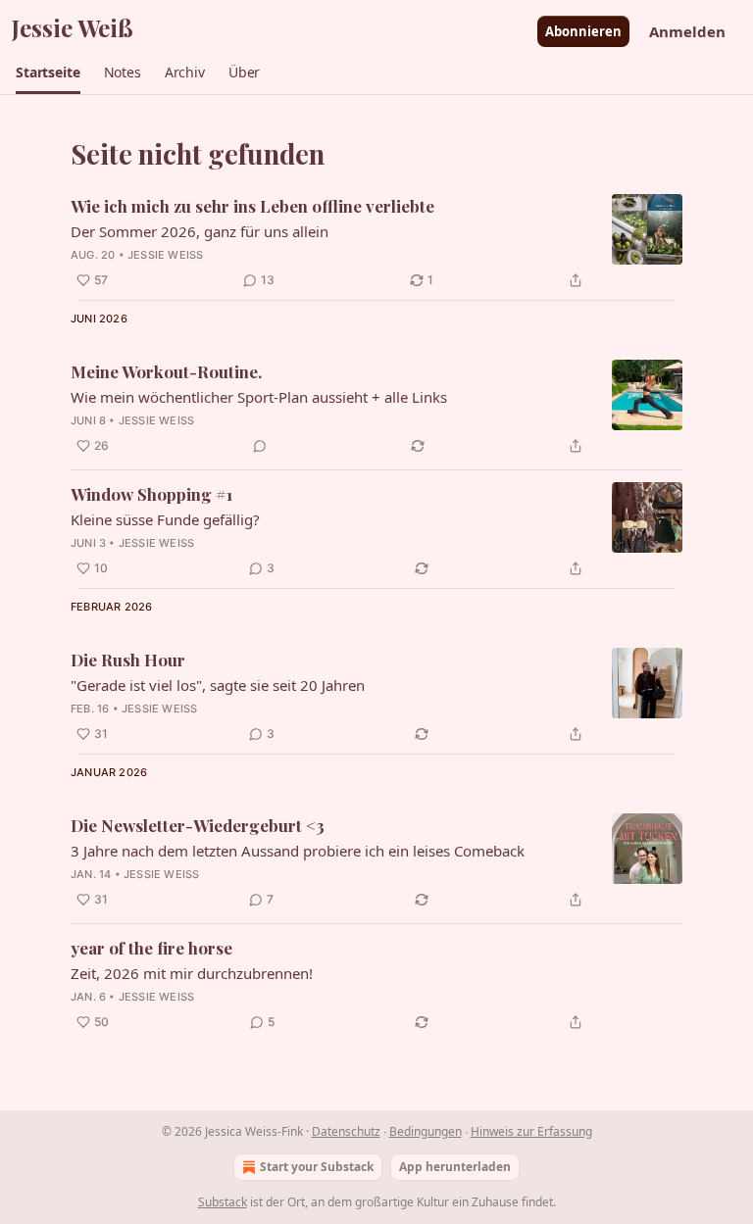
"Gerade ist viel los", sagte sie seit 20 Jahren (218, 685)
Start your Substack (317, 1166)
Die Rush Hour (128, 659)
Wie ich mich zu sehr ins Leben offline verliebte (252, 206)
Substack (222, 1202)
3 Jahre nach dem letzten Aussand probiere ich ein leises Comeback (298, 850)
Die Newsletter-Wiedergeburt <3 (198, 825)
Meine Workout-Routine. (166, 371)
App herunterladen (455, 1166)
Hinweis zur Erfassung (531, 1131)
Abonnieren (583, 31)
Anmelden (687, 31)
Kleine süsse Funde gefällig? (165, 519)
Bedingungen (425, 1131)
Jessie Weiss (165, 255)
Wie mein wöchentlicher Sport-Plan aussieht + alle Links (259, 397)
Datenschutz (346, 1131)
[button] (48, 72)
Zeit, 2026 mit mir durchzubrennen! (192, 973)
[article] (376, 243)
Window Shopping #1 (151, 494)
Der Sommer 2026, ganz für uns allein (199, 231)
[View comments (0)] (260, 446)
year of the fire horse (151, 947)
